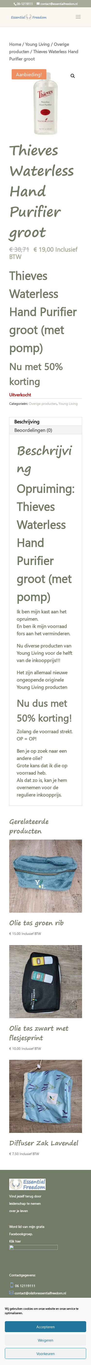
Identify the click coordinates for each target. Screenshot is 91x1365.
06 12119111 (24, 1285)
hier (18, 1241)
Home (15, 44)
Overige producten (43, 403)
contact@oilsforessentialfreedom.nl (40, 1293)
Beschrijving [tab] (27, 421)
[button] (72, 76)
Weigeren (45, 1340)
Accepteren (45, 1326)
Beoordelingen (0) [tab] (33, 430)
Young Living (37, 44)
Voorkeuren (45, 1353)
